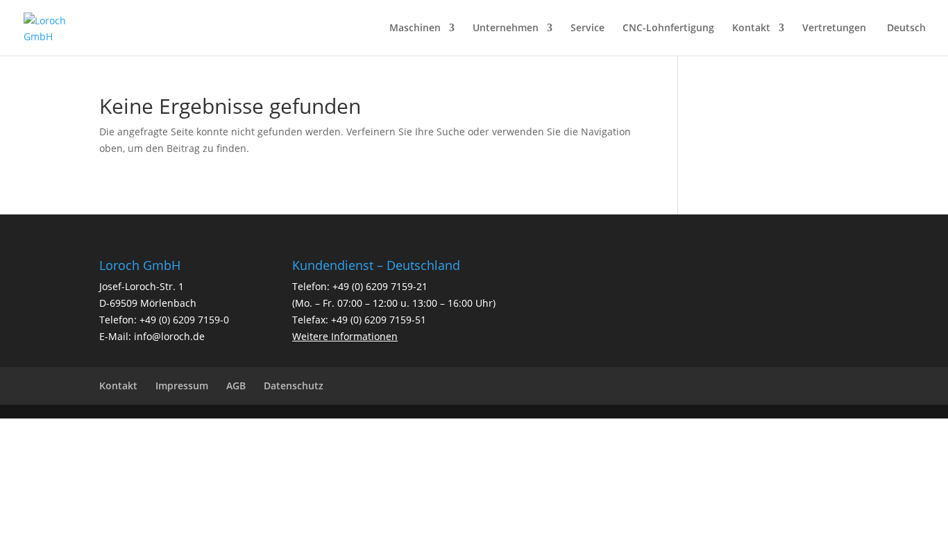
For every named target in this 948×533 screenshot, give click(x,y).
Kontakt (751, 28)
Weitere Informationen (345, 336)
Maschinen (415, 28)
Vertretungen (834, 28)
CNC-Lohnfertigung (668, 28)
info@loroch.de (169, 336)
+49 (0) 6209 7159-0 (184, 319)
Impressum (181, 385)
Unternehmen (506, 28)
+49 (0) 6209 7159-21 (380, 286)
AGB (236, 385)
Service (587, 28)
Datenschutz (293, 385)
